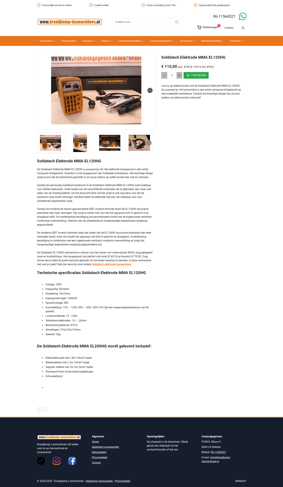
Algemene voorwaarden (105, 447)
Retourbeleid (99, 452)
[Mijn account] (243, 28)
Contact (229, 27)
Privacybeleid (99, 457)
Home (95, 441)
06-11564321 (224, 16)
